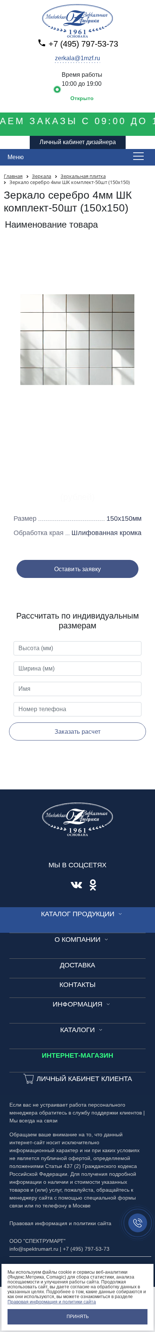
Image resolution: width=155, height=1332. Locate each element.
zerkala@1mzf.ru (77, 58)
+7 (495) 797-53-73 (83, 44)
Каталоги (77, 1030)
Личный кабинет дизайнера (78, 142)
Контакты (77, 984)
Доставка (77, 965)
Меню (16, 157)
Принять (78, 1316)
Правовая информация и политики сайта (52, 1302)
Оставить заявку (77, 569)
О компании (77, 939)
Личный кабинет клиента (84, 1079)
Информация (77, 1004)
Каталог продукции (77, 914)
